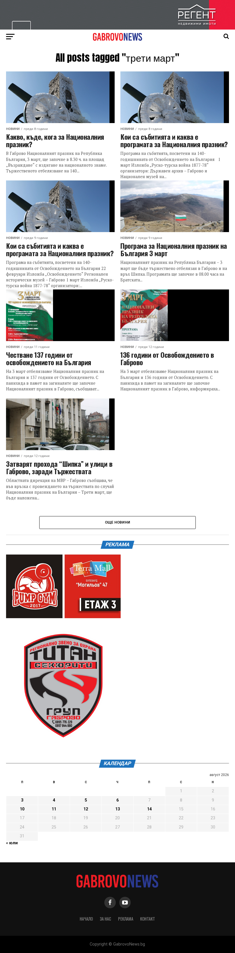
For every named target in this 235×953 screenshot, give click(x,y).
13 (117, 809)
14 (149, 809)
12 (85, 809)
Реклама (125, 919)
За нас (105, 919)
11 (54, 809)
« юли (12, 843)
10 (22, 809)
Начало (86, 919)
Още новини (117, 522)
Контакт (147, 919)
